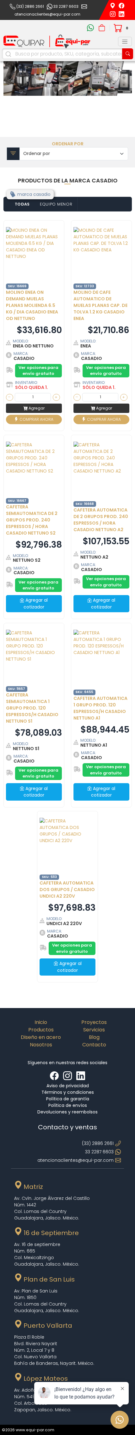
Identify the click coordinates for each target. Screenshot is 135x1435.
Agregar (36, 408)
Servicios (94, 1029)
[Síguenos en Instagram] (113, 14)
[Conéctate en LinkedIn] (121, 14)
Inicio (41, 1022)
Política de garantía (67, 1099)
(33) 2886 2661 (30, 6)
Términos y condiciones (67, 1092)
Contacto (94, 1044)
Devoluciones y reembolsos (67, 1112)
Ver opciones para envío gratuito (38, 371)
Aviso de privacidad (67, 1086)
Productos (41, 1029)
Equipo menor (56, 204)
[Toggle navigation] (125, 41)
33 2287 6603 (65, 6)
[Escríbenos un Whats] (91, 28)
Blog (94, 1037)
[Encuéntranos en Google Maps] (113, 5)
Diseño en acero (41, 1037)
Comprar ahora (36, 419)
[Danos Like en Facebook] (55, 1076)
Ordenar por (68, 144)
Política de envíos (67, 1105)
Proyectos (94, 1022)
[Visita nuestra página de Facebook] (121, 5)
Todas (22, 204)
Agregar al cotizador (36, 603)
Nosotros (41, 1044)
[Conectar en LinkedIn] (81, 1076)
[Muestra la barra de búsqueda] (127, 53)
